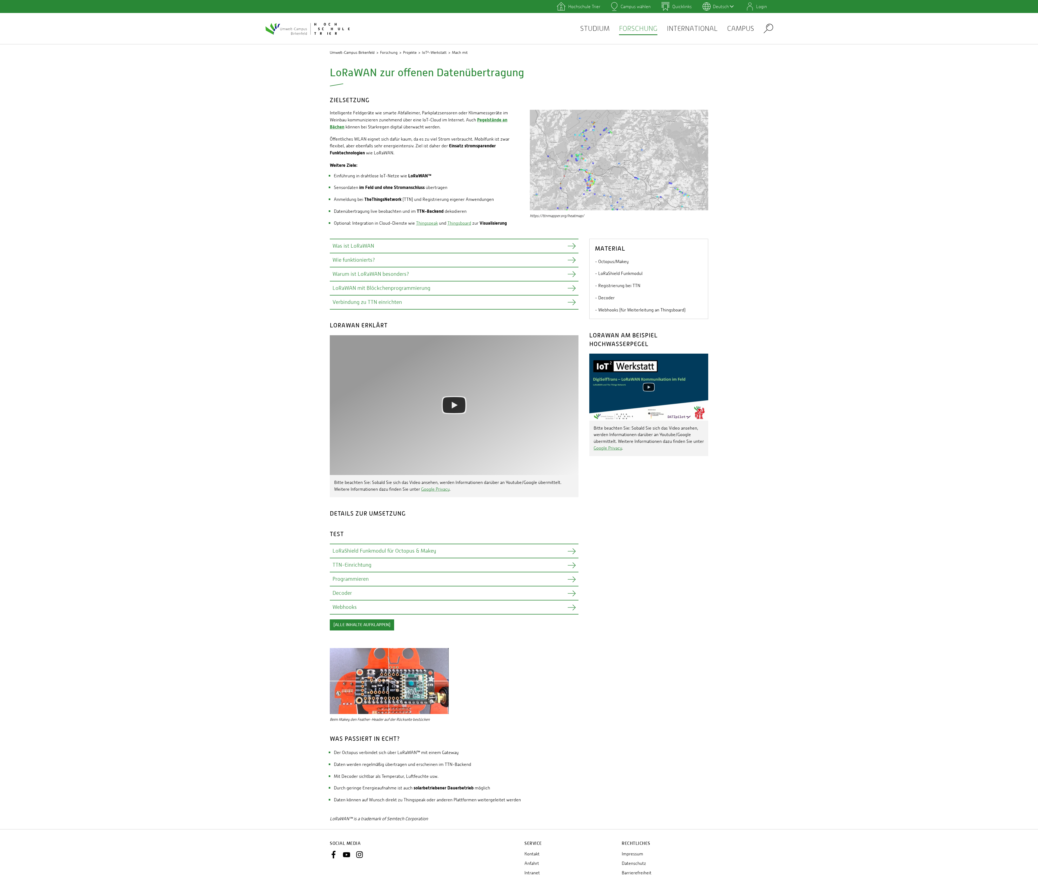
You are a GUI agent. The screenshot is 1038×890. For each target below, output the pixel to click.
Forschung (638, 28)
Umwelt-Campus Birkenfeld (352, 52)
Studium (595, 28)
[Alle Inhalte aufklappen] (362, 624)
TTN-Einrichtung (351, 565)
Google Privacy (435, 489)
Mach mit (460, 52)
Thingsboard (459, 223)
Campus (740, 28)
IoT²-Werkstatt (434, 52)
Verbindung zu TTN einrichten (367, 302)
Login (761, 6)
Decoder (342, 593)
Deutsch (721, 6)
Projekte (410, 52)
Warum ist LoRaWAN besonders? (370, 274)
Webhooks (344, 607)
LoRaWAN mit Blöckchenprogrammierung (381, 288)
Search (768, 28)
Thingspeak (427, 223)
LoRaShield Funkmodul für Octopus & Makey (384, 551)
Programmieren (350, 579)
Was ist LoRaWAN (353, 246)
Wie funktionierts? (353, 260)
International (692, 28)
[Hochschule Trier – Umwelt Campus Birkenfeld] (308, 29)
